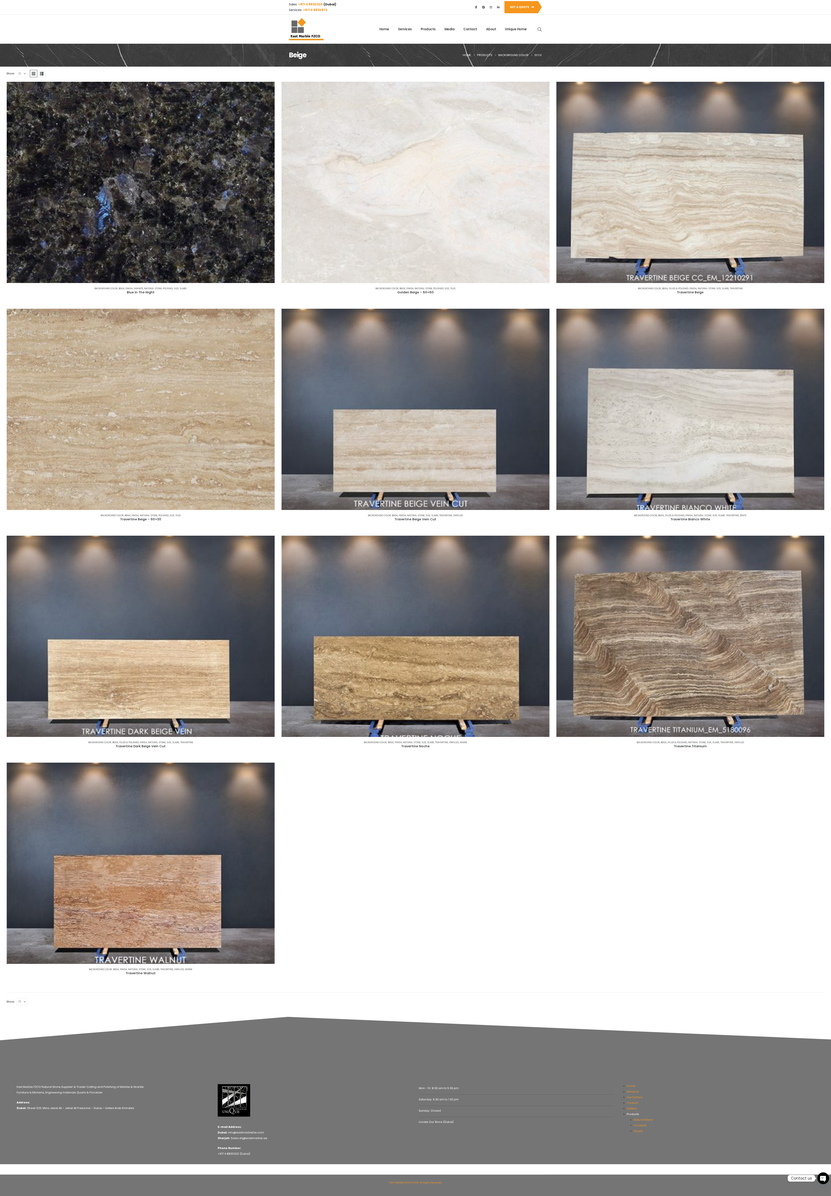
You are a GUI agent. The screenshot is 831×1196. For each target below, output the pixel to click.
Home (384, 29)
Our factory (635, 1097)
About (491, 29)
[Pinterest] (483, 7)
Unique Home (516, 29)
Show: (10, 73)
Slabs (183, 288)
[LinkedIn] (498, 7)
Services (405, 29)
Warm (463, 742)
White (743, 515)
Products (428, 29)
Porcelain (640, 1125)
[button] (540, 29)
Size (176, 288)
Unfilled (458, 515)
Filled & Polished (678, 288)
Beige (121, 288)
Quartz (638, 1131)
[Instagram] (491, 7)
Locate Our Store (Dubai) (436, 1122)
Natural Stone (153, 288)
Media (449, 29)
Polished (168, 288)
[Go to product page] (141, 182)
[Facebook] (476, 7)
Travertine (736, 288)
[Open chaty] (823, 1178)
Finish (129, 288)
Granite (138, 288)
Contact (470, 29)
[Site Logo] (306, 29)
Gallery (632, 1108)
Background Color (106, 288)
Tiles (453, 288)
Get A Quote (520, 7)
